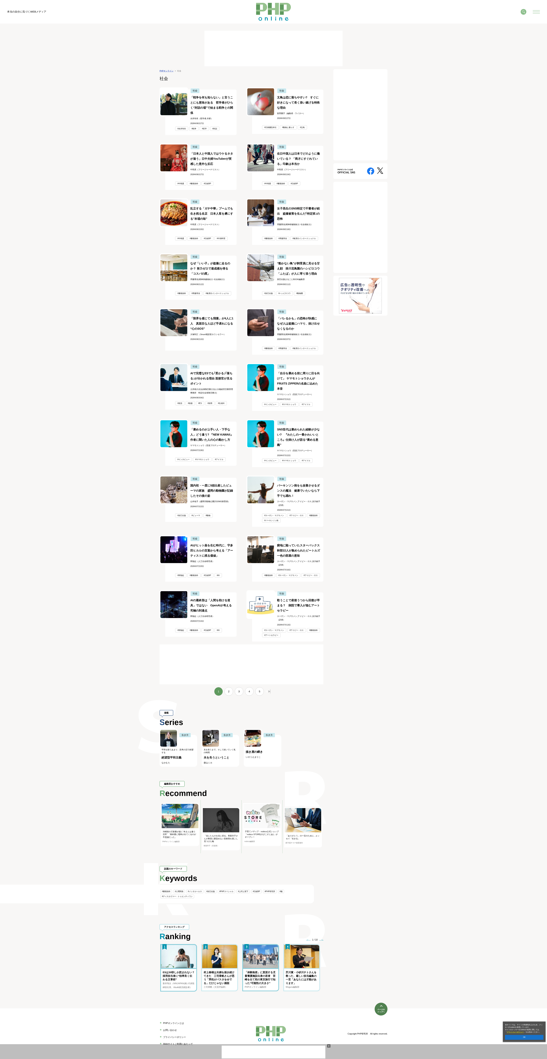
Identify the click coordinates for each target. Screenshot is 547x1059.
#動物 (208, 515)
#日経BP (207, 183)
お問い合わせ (170, 1030)
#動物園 (299, 293)
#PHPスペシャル (226, 891)
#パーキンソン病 (271, 520)
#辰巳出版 (268, 293)
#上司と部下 (243, 891)
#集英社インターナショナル (304, 238)
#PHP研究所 (270, 891)
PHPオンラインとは (173, 1023)
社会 (195, 90)
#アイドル (306, 404)
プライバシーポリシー (515, 1032)
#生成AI (221, 403)
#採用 (210, 403)
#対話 (214, 129)
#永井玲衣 (181, 129)
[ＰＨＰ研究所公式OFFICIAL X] (380, 170)
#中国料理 (221, 238)
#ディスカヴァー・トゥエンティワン (177, 896)
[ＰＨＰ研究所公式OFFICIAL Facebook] (370, 171)
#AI (218, 575)
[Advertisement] (273, 48)
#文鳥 (302, 127)
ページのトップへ (381, 1010)
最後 (268, 691)
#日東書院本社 (270, 127)
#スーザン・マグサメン (274, 515)
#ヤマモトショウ (289, 404)
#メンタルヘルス (195, 891)
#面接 (190, 403)
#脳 (281, 891)
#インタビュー (270, 404)
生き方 (185, 735)
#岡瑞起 (180, 575)
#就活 (179, 403)
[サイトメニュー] (536, 11)
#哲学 (204, 129)
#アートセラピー (271, 635)
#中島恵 (180, 183)
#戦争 (194, 129)
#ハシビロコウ (284, 293)
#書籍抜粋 (194, 183)
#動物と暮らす (288, 127)
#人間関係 (179, 891)
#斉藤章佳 (282, 238)
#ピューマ (196, 515)
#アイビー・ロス (297, 515)
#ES (200, 403)
